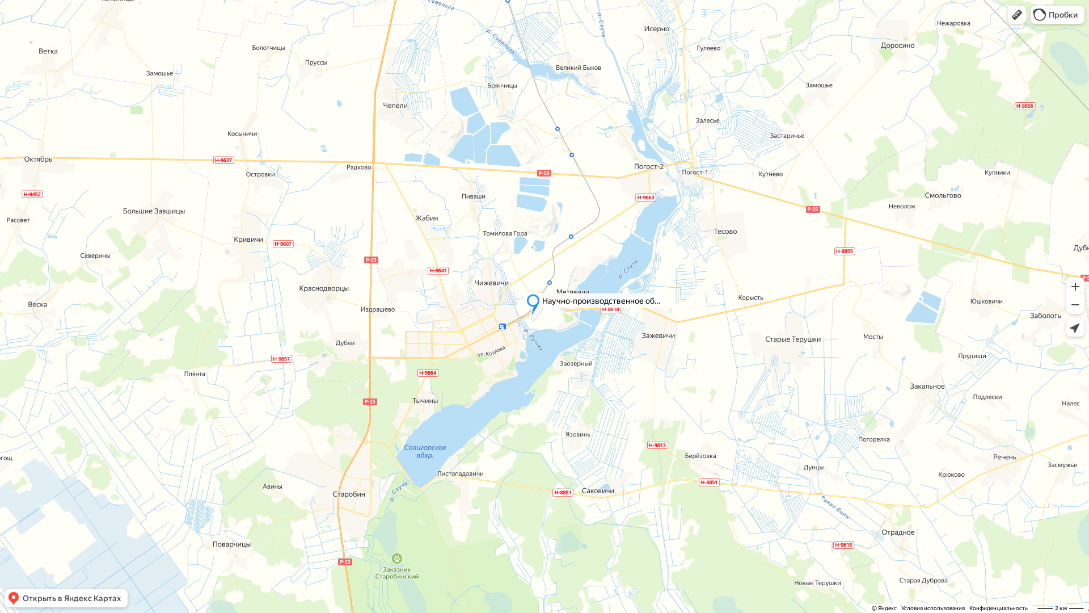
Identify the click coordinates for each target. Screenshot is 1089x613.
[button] (1017, 15)
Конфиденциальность (998, 608)
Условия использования (933, 608)
